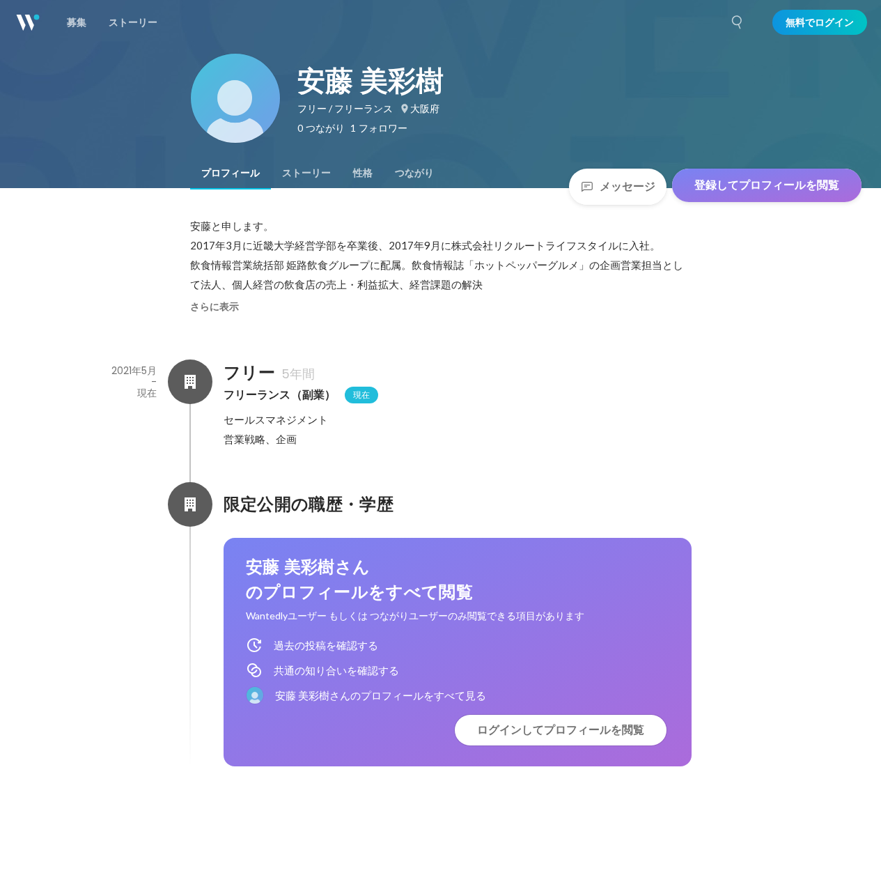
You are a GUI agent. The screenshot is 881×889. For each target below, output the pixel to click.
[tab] (230, 173)
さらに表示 (214, 307)
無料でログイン (820, 22)
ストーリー (306, 173)
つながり (414, 173)
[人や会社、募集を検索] (737, 22)
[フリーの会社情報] (190, 382)
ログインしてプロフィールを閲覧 (560, 730)
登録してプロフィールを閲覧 (766, 185)
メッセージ (627, 186)
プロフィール (230, 173)
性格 (363, 173)
